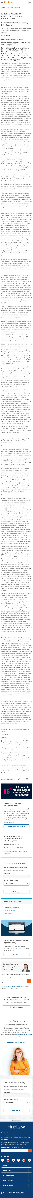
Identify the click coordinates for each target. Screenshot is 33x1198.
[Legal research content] (30, 1180)
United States (10, 7)
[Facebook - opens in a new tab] (2, 1160)
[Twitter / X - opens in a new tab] (13, 1160)
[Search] (30, 2)
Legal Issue (7, 873)
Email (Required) (6, 978)
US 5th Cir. (17, 7)
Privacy (8, 1194)
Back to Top (17, 1120)
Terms (2, 1194)
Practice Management (12, 907)
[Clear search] (27, 883)
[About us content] (30, 1165)
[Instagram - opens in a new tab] (18, 1160)
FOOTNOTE (4, 738)
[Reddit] (23, 1160)
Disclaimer (15, 1194)
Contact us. (7, 1139)
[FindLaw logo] (9, 2)
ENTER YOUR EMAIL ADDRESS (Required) (12, 1147)
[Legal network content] (30, 1185)
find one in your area (25, 1035)
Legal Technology (10, 910)
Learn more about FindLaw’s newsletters (12, 986)
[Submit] (29, 981)
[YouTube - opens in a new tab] (8, 1160)
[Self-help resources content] (30, 1175)
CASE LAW (3, 7)
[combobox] (16, 876)
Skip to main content (17, 2)
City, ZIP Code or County (11, 880)
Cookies (22, 1194)
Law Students (9, 913)
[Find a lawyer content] (30, 1170)
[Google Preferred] (29, 1160)
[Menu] (2, 2)
